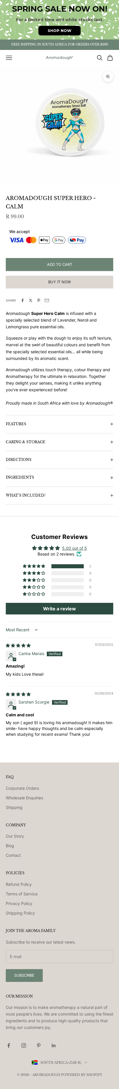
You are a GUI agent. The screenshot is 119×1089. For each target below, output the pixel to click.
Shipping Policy (20, 912)
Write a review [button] (59, 609)
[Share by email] (46, 300)
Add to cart (59, 264)
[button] (34, 566)
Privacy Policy (19, 903)
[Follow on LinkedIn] (54, 1045)
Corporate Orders (22, 788)
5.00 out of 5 (74, 548)
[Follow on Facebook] (9, 1045)
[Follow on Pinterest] (39, 1045)
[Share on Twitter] (30, 300)
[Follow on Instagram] (24, 1045)
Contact (13, 855)
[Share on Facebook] (22, 300)
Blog (10, 845)
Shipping (14, 807)
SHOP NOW (59, 30)
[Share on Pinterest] (38, 300)
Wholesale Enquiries (24, 797)
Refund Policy (19, 884)
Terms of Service (22, 893)
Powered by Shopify (81, 1075)
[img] (18, 645)
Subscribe (24, 975)
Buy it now (59, 282)
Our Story (15, 836)
